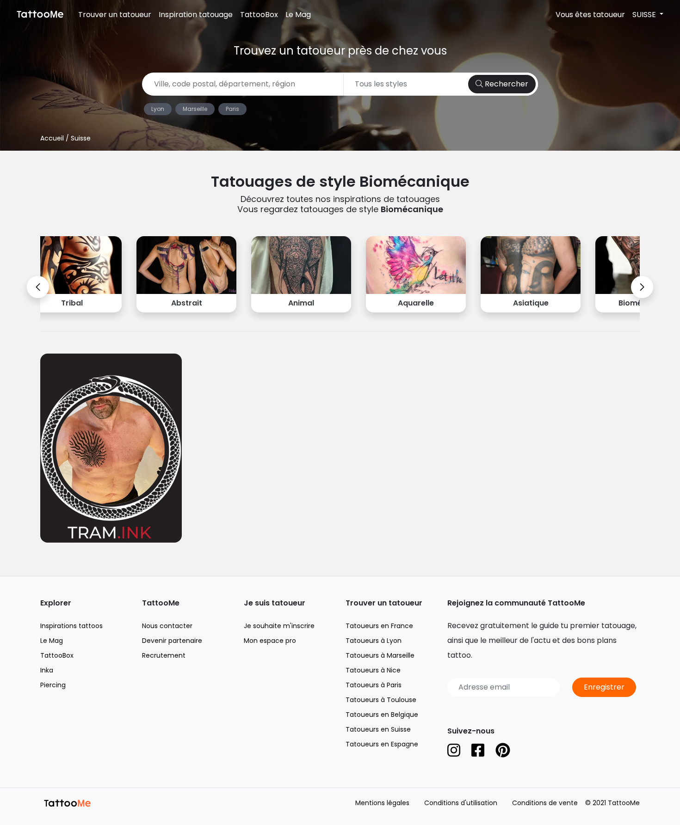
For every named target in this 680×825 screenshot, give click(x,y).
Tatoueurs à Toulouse (381, 699)
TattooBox (259, 14)
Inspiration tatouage (196, 14)
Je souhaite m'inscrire (279, 625)
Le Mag (298, 14)
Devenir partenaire (172, 640)
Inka (46, 670)
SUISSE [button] (645, 14)
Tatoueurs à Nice (373, 670)
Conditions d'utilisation (460, 802)
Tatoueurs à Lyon (374, 640)
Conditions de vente (545, 802)
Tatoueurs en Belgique (382, 714)
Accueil (52, 138)
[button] (38, 287)
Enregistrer (604, 687)
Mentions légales (382, 802)
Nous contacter (167, 625)
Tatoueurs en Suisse (378, 729)
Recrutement (163, 655)
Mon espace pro (270, 640)
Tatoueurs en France (379, 625)
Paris (232, 109)
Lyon (157, 109)
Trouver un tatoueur (114, 14)
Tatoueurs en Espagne (382, 744)
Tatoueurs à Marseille (380, 655)
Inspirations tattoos (71, 625)
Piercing (53, 685)
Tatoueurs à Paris (374, 685)
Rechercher (505, 84)
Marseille (195, 109)
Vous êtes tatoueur (590, 14)
